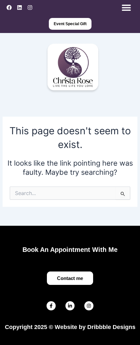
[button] (126, 7)
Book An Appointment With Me (70, 249)
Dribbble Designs (111, 327)
